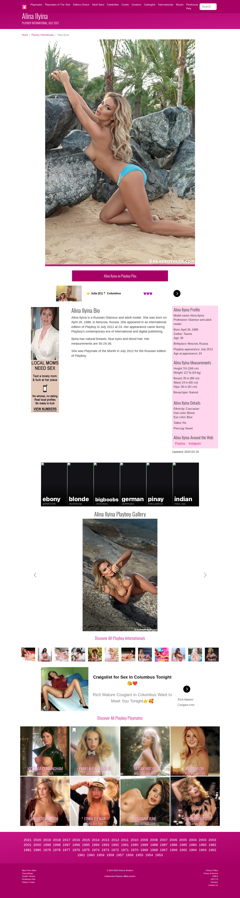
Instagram (195, 443)
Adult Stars (98, 4)
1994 (96, 845)
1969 (144, 850)
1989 (144, 845)
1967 (164, 850)
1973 (105, 850)
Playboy (180, 443)
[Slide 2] (97, 626)
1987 (164, 845)
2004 (193, 840)
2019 (47, 840)
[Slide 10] (148, 626)
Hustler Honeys (28, 876)
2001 (27, 845)
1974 (96, 850)
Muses (179, 4)
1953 (159, 855)
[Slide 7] (129, 626)
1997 (66, 845)
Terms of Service (210, 873)
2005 (183, 840)
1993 (105, 845)
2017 (66, 840)
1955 (139, 855)
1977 (66, 850)
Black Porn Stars (29, 870)
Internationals (165, 4)
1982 (212, 845)
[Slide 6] (123, 626)
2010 (134, 840)
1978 (57, 850)
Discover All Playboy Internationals (120, 638)
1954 (149, 855)
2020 (37, 840)
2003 (202, 840)
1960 (91, 855)
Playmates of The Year (57, 4)
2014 (96, 840)
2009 (144, 840)
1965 (183, 850)
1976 (76, 850)
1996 (76, 845)
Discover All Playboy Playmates (120, 718)
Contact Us (213, 885)
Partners (214, 882)
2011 (125, 840)
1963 (203, 850)
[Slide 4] (110, 626)
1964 (193, 850)
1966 (173, 850)
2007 (164, 840)
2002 (212, 840)
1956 (130, 855)
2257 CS (214, 879)
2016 (76, 840)
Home (25, 35)
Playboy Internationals (42, 35)
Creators (136, 4)
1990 (134, 845)
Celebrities (113, 4)
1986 (173, 845)
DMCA (215, 876)
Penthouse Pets (192, 6)
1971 (125, 850)
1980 (37, 850)
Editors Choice (81, 4)
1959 (100, 855)
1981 (27, 850)
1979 (47, 850)
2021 (27, 840)
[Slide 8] (135, 626)
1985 (183, 845)
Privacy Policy (212, 870)
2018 (57, 840)
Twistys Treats (28, 882)
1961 (81, 855)
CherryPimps (27, 873)
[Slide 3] (104, 626)
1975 (86, 850)
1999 (47, 845)
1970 (134, 850)
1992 (115, 845)
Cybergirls (149, 4)
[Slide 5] (116, 626)
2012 (115, 840)
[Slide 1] (91, 626)
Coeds (125, 4)
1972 (115, 850)
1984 (193, 845)
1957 (120, 855)
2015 (86, 840)
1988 (154, 845)
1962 (212, 850)
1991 (125, 845)
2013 (105, 840)
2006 (173, 840)
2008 (154, 840)
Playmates (36, 4)
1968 (154, 850)
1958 (110, 855)
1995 (86, 845)
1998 (57, 845)
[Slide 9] (142, 626)
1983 (203, 845)
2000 (37, 845)
